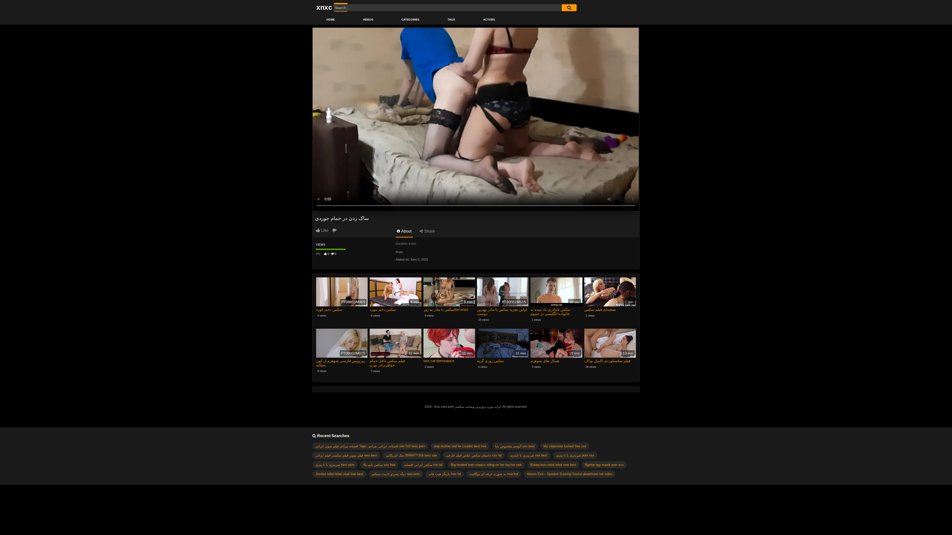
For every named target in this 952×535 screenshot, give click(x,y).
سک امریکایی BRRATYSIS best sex (411, 455)
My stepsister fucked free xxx (564, 446)
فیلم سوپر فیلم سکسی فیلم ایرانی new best (346, 455)
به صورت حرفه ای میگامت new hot (494, 474)
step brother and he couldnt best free (460, 446)
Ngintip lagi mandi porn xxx (604, 465)
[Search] (569, 7)
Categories (410, 19)
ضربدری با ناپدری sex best (528, 455)
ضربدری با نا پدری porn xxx (575, 455)
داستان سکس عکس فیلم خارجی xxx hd (474, 455)
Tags (451, 19)
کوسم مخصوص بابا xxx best (515, 446)
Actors (489, 19)
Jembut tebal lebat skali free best (339, 474)
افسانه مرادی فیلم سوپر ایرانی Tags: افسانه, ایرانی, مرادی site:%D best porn (370, 446)
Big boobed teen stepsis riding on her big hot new (486, 465)
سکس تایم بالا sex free (379, 465)
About (406, 231)
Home (331, 19)
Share (429, 231)
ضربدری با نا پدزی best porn (335, 465)
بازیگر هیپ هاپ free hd (444, 474)
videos (368, 19)
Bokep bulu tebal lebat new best (553, 465)
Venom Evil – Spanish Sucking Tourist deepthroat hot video (569, 474)
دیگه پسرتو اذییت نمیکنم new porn (396, 474)
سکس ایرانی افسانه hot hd (423, 465)
